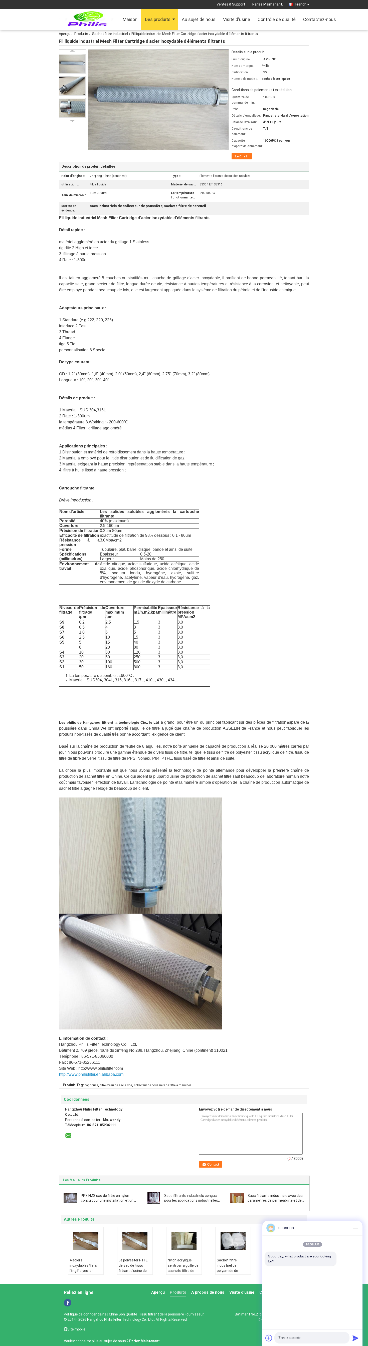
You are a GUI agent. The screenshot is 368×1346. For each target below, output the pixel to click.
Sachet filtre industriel (110, 34)
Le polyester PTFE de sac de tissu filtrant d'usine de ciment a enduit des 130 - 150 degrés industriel (135, 1273)
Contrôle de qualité (277, 19)
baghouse (91, 1085)
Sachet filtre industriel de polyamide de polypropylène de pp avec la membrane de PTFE (233, 1273)
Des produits (157, 19)
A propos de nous (207, 1292)
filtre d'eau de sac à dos (116, 1085)
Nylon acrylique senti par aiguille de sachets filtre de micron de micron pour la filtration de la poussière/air (183, 1273)
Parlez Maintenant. (267, 4)
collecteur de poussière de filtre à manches (163, 1085)
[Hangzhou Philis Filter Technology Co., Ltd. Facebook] (67, 1303)
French (300, 4)
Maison (130, 19)
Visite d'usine (236, 19)
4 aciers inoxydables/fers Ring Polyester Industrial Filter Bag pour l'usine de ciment (85, 1273)
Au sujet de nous (199, 19)
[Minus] (355, 1228)
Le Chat (241, 156)
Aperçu (64, 34)
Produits (81, 34)
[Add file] (268, 1337)
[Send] (355, 1337)
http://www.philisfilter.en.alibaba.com (91, 1074)
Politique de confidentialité (85, 1314)
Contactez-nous (319, 19)
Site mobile (76, 1329)
